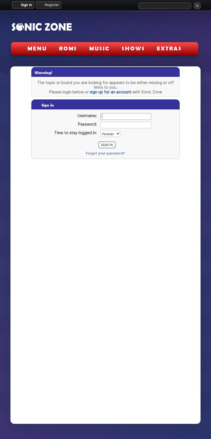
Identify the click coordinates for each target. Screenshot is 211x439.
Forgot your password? (105, 153)
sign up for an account (110, 92)
